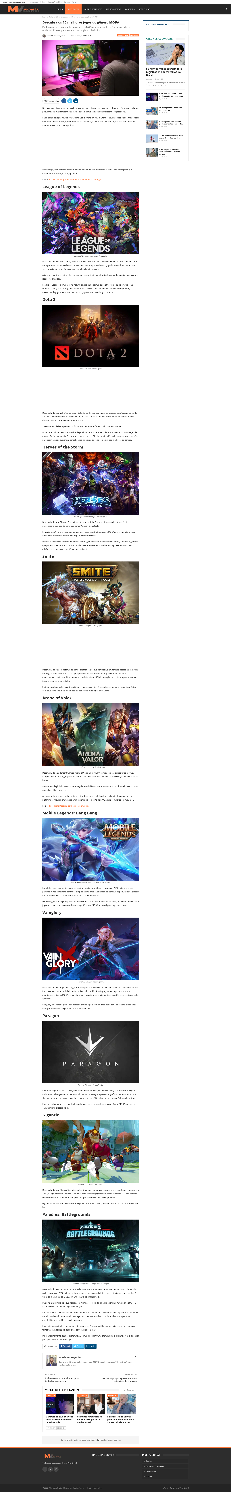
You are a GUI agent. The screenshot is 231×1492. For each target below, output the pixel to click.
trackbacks (95, 1440)
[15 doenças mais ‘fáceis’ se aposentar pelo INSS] (152, 111)
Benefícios (144, 9)
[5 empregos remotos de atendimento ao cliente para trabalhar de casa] (152, 152)
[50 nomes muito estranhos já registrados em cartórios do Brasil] (165, 54)
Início (60, 9)
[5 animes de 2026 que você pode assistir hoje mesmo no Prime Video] (60, 1404)
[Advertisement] (90, 148)
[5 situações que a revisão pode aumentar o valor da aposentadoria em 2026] (121, 1404)
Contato (67, 2)
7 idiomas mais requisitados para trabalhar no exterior (62, 1379)
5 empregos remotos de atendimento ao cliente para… (169, 151)
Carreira (130, 9)
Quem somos (33, 2)
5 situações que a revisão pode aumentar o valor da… (171, 122)
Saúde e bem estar (93, 9)
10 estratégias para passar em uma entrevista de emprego (119, 1379)
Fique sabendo (113, 9)
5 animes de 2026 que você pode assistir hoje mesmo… (171, 94)
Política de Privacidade (54, 2)
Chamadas (134, 35)
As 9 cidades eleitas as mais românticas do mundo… (171, 136)
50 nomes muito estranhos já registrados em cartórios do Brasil (164, 72)
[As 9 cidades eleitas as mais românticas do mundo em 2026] (152, 138)
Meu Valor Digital (182, 1488)
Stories (74, 2)
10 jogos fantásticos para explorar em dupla (69, 805)
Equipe (42, 2)
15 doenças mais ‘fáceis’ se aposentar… (170, 108)
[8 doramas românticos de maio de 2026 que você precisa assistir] (91, 1404)
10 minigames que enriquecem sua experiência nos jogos (75, 179)
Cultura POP (73, 9)
